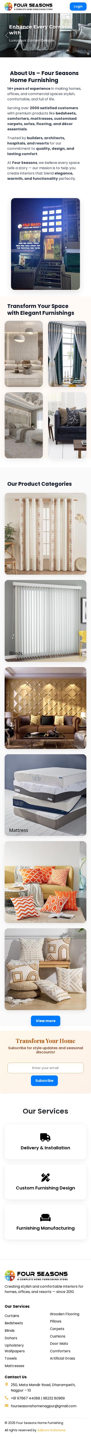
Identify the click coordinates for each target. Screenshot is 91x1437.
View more (45, 1020)
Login (78, 6)
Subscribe (44, 1080)
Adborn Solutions (51, 1430)
